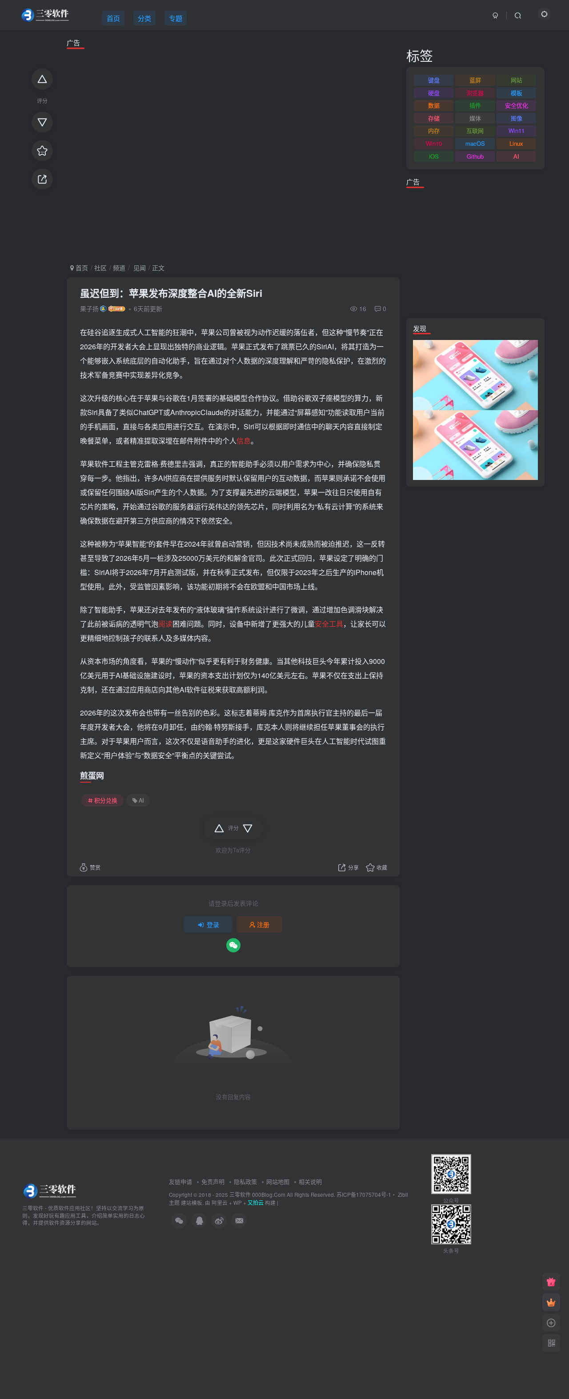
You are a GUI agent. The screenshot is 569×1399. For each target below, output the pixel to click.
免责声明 (212, 1181)
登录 (213, 924)
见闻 (139, 267)
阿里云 (220, 1202)
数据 (434, 105)
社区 (100, 267)
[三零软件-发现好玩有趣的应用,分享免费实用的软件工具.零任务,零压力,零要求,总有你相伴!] (50, 1190)
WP (237, 1202)
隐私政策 (245, 1181)
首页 (81, 267)
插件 (475, 105)
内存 (434, 130)
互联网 (475, 130)
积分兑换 (105, 800)
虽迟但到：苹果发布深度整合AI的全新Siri (171, 293)
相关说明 (310, 1181)
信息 (243, 441)
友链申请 (180, 1181)
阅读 (165, 624)
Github (475, 156)
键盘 (434, 80)
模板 (516, 92)
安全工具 (329, 624)
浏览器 (475, 92)
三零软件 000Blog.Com (258, 1194)
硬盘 (434, 92)
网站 (516, 80)
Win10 (434, 143)
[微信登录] (233, 945)
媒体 (475, 118)
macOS (475, 143)
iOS (434, 156)
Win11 (517, 130)
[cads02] (475, 374)
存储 (434, 118)
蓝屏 (475, 80)
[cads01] (475, 444)
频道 (119, 267)
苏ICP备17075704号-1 (364, 1194)
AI (141, 800)
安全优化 (516, 105)
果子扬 (89, 308)
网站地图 (277, 1181)
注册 (263, 924)
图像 (516, 118)
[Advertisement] (233, 154)
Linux (516, 143)
